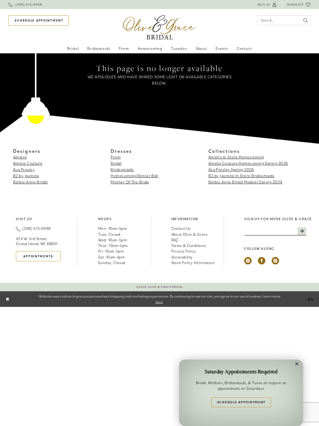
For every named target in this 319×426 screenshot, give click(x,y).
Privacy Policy (183, 251)
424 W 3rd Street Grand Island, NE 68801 (37, 241)
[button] (267, 4)
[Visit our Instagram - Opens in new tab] (248, 260)
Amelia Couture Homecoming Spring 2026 (248, 163)
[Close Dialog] (7, 299)
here (159, 301)
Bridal (116, 163)
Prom (116, 157)
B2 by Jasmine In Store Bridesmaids (241, 175)
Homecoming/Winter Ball (134, 175)
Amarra (20, 157)
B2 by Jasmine (26, 175)
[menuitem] (25, 4)
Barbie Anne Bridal (30, 182)
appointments (38, 256)
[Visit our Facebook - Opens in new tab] (261, 260)
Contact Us (181, 228)
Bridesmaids (122, 169)
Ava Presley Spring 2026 (231, 169)
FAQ (174, 240)
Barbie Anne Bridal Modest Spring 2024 (245, 182)
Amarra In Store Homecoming (236, 157)
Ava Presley (24, 169)
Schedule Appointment (241, 402)
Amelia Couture (27, 163)
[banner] (159, 27)
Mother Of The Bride (130, 182)
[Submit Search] (305, 20)
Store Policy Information (193, 262)
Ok (311, 299)
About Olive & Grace (189, 234)
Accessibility (182, 257)
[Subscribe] (302, 231)
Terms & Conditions (188, 245)
